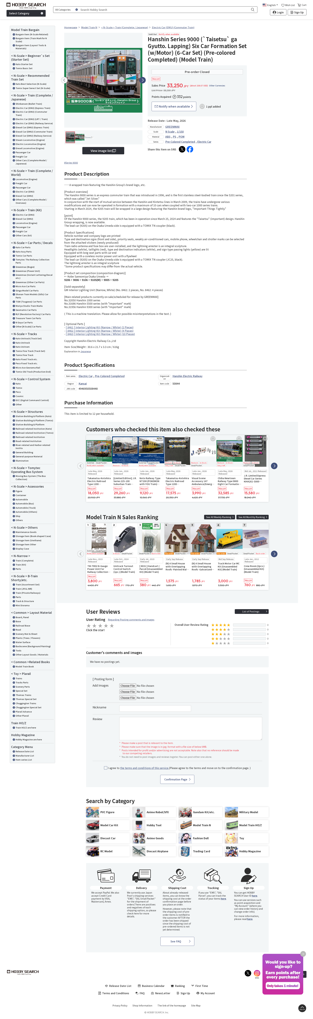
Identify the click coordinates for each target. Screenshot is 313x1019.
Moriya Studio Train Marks (29, 305)
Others (19, 520)
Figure (19, 491)
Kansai (83, 383)
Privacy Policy (119, 1005)
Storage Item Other (26, 544)
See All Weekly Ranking (218, 517)
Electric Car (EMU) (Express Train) (33, 108)
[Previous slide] (64, 80)
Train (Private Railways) (28, 592)
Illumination (22, 460)
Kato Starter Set (24, 64)
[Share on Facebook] (190, 149)
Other (19, 404)
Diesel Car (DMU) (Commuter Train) (34, 131)
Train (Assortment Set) (28, 584)
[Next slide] (142, 80)
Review (97, 719)
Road (18, 629)
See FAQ (176, 941)
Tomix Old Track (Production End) (33, 371)
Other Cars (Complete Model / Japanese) (31, 162)
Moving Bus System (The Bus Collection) (31, 477)
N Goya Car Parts (24, 322)
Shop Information (142, 1005)
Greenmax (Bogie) (25, 266)
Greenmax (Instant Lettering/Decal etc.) (34, 276)
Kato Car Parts (23, 247)
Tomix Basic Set (24, 68)
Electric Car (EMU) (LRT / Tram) (32, 119)
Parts (18, 568)
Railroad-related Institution (30, 437)
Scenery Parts (23, 686)
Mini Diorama (23, 605)
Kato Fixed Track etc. (26, 359)
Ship (18, 516)
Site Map (196, 1005)
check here (133, 913)
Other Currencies (217, 85)
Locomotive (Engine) (26, 179)
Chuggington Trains (26, 703)
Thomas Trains (23, 694)
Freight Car (21, 156)
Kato (18, 383)
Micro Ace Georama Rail (28, 367)
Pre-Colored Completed (180, 142)
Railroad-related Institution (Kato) (34, 428)
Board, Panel (22, 617)
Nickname (99, 707)
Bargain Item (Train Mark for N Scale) (31, 40)
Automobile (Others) (26, 511)
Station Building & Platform (30, 424)
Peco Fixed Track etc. (26, 363)
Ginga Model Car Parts (27, 290)
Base (18, 621)
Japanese (86, 351)
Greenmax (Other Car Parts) (30, 282)
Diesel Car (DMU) (24, 195)
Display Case (22, 548)
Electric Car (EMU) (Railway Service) (34, 123)
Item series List (24, 759)
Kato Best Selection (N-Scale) (31, 83)
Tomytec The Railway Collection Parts (32, 261)
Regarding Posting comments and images (131, 619)
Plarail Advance (24, 711)
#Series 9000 (71, 162)
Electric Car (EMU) (25, 191)
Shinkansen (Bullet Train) (29, 103)
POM (182, 137)
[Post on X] (182, 149)
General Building (24, 452)
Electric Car (204, 142)
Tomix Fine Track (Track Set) (30, 350)
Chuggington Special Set (28, 707)
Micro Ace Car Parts (26, 286)
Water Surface (23, 642)
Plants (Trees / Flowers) (28, 637)
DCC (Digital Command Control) (32, 400)
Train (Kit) (21, 564)
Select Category (19, 13)
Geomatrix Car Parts (26, 309)
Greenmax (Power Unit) (28, 270)
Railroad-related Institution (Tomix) (34, 432)
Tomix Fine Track (24, 355)
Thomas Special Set (26, 699)
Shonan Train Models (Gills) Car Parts (32, 296)
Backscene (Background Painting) (33, 646)
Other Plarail (22, 715)
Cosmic (19, 396)
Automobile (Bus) (25, 503)
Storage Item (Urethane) (28, 540)
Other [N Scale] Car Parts (28, 326)
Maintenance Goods (26, 532)
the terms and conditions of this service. (144, 768)
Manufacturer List (25, 755)
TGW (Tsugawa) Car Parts (29, 301)
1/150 (180, 131)
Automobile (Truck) (26, 507)
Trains (19, 678)
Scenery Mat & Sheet (26, 633)
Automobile (22, 499)
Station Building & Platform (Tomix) (34, 420)
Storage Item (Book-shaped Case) (33, 536)
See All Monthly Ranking (251, 517)
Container (21, 495)
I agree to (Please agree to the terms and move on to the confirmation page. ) (179, 768)
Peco (18, 391)
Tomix (19, 387)
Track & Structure (25, 601)
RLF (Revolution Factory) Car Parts (33, 314)
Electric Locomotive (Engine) (31, 144)
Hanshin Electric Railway (187, 376)
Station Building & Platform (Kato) (34, 416)
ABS (168, 137)
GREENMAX (172, 127)
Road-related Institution (28, 441)
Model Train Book (25, 666)
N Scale (170, 131)
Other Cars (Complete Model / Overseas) (31, 201)
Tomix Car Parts (24, 255)
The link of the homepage (171, 1005)
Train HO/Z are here (26, 727)
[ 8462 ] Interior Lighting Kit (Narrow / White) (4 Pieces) (100, 331)
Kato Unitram (23, 346)
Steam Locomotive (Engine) (30, 139)
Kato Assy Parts (24, 251)
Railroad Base (23, 625)
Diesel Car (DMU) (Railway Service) (34, 135)
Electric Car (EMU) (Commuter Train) (31, 113)
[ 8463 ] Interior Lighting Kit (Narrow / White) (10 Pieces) (100, 334)
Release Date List (25, 751)
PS (174, 137)
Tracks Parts (22, 682)
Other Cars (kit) (24, 235)
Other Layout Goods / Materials (32, 654)
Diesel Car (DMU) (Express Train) (32, 127)
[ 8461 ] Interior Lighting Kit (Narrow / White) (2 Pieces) (100, 327)
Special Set (21, 690)
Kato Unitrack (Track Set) (29, 338)
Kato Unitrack (23, 342)
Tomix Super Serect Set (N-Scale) (33, 88)
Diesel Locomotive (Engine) (30, 148)
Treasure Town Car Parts (28, 318)
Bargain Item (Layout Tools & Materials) (31, 47)
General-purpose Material (29, 456)
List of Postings (250, 611)
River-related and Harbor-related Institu (33, 446)
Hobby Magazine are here (29, 739)
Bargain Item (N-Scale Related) (32, 34)
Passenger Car (23, 152)
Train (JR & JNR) (24, 588)
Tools (18, 650)
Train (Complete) (25, 560)
